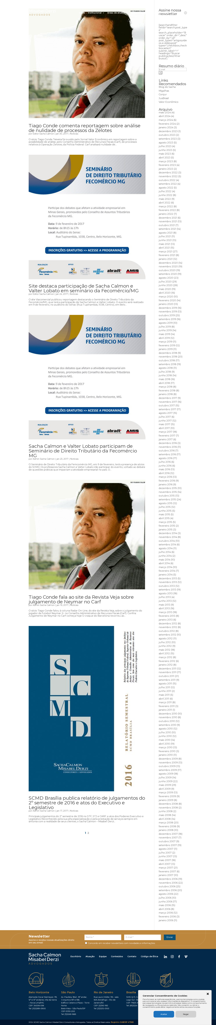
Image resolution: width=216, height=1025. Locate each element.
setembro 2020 (168, 274)
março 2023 (166, 161)
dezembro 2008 (168, 803)
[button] (207, 994)
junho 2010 (165, 736)
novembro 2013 (168, 582)
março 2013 (165, 612)
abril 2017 (164, 428)
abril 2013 (164, 608)
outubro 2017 (167, 405)
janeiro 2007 (166, 875)
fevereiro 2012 (167, 661)
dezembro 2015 (168, 488)
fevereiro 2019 (167, 345)
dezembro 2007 (168, 834)
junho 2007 (166, 856)
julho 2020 (165, 281)
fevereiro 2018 (167, 390)
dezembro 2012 (168, 623)
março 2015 (165, 522)
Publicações (146, 13)
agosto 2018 (166, 368)
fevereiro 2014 (167, 570)
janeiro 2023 (166, 169)
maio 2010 (164, 740)
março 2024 (166, 120)
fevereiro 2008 (167, 826)
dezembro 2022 (168, 172)
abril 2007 (165, 864)
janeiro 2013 (166, 619)
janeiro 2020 (166, 304)
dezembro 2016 (168, 443)
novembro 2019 (168, 311)
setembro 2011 (167, 680)
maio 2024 (165, 112)
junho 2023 (165, 150)
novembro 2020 (168, 266)
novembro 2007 (168, 837)
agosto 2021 (166, 232)
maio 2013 (164, 604)
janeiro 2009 (166, 800)
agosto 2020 (166, 277)
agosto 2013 (166, 593)
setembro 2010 (167, 725)
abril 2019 (164, 338)
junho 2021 (165, 240)
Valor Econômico (168, 102)
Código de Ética (149, 956)
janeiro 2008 (166, 830)
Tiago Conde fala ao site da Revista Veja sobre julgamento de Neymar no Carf (81, 599)
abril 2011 (164, 698)
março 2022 (166, 206)
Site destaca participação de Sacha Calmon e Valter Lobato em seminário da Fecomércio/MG (84, 288)
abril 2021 (164, 247)
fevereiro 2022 (167, 210)
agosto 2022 (166, 187)
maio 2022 (165, 199)
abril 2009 (165, 788)
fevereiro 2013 (167, 616)
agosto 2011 (165, 683)
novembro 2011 (167, 672)
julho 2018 (165, 371)
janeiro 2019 (166, 349)
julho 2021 (165, 236)
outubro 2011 (166, 676)
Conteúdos (117, 956)
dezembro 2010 (168, 713)
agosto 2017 (166, 413)
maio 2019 (164, 334)
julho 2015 (165, 507)
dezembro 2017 (168, 398)
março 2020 (166, 296)
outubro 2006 (167, 886)
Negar (186, 1014)
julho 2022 (165, 191)
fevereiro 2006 (167, 916)
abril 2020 (165, 292)
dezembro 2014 (168, 533)
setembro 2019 (167, 319)
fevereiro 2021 (167, 255)
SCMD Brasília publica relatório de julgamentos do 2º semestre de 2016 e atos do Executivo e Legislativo (87, 802)
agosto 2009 (166, 773)
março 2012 (165, 657)
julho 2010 (165, 732)
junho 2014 (165, 555)
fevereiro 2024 (167, 123)
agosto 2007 (166, 849)
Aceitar (164, 1014)
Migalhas (164, 90)
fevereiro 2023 (167, 165)
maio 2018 (164, 379)
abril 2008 (165, 819)
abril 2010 (164, 743)
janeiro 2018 (166, 394)
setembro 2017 (167, 409)
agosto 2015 (166, 503)
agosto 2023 (166, 142)
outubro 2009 (167, 766)
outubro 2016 (167, 450)
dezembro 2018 (168, 353)
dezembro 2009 (168, 758)
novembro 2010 (168, 717)
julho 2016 (165, 462)
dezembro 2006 (168, 879)
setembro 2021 (167, 229)
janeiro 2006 (166, 920)
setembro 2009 (168, 770)
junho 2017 (165, 420)
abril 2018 (164, 383)
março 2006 (166, 912)
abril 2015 (164, 518)
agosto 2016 (166, 458)
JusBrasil (164, 98)
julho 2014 (165, 552)
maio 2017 (164, 424)
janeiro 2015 (166, 529)
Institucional (95, 13)
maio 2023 (165, 153)
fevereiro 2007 (167, 871)
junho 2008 (166, 811)
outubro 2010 (167, 721)
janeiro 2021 (166, 259)
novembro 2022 (168, 176)
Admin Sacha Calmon (44, 459)
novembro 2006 (168, 882)
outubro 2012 (167, 631)
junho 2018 (165, 375)
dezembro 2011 (167, 668)
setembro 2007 (168, 845)
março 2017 (165, 431)
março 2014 (165, 567)
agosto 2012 (166, 638)
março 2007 (166, 867)
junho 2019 (165, 330)
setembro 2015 (167, 499)
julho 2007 (165, 852)
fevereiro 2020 (167, 300)
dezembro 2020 (168, 262)
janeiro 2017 (166, 439)
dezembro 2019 (168, 308)
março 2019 (165, 341)
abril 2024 (164, 116)
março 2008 (166, 822)
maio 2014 (164, 559)
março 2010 (166, 747)
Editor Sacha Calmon (43, 133)
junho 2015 (165, 510)
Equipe (133, 13)
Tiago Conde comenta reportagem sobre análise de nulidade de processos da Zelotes (84, 128)
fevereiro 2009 (167, 796)
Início (82, 13)
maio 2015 (164, 514)
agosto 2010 (166, 728)
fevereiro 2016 (167, 480)
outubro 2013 (167, 586)
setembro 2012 (167, 634)
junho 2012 (165, 646)
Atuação (90, 956)
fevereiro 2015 (167, 525)
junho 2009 (166, 781)
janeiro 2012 (166, 664)
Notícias (74, 133)
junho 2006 (165, 901)
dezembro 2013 (168, 578)
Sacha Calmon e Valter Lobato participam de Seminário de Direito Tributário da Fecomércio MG (83, 450)
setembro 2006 (168, 890)
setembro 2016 (167, 454)
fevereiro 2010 (167, 751)
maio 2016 (164, 469)
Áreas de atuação (116, 13)
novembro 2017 (168, 401)
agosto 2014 (166, 548)
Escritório (76, 956)
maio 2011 (164, 695)
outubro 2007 (167, 841)
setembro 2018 (167, 364)
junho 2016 (165, 465)
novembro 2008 (168, 807)
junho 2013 (165, 601)
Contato (176, 13)
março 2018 (166, 386)
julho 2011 (164, 687)
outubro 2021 (167, 225)
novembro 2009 (168, 762)
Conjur (163, 94)
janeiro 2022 (166, 214)
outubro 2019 (167, 315)
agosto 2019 (166, 323)
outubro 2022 (167, 180)
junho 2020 (166, 285)
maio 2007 (165, 860)
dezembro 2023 (168, 131)
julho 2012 (165, 642)
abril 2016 (164, 473)
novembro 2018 (168, 356)
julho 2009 (165, 777)
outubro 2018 (167, 360)
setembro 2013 (167, 589)
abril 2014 (164, 563)
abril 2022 (164, 202)
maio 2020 (165, 289)
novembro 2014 (168, 537)
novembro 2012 (168, 627)
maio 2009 (165, 785)
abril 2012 (164, 653)
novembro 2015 (168, 492)
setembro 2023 (168, 138)
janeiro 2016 (166, 484)
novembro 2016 (168, 447)
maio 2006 (165, 905)
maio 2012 (164, 649)
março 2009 (166, 792)
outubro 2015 (167, 495)
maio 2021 (164, 244)
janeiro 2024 (166, 127)
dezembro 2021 (168, 217)
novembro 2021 (168, 221)
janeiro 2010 (166, 755)
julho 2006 (165, 897)
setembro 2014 (167, 544)
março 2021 (165, 251)
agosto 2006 (166, 894)
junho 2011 (165, 691)
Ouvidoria (164, 13)
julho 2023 (165, 146)
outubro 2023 (167, 135)
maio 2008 (165, 815)
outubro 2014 (167, 541)
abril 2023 (164, 157)
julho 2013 (165, 597)
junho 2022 (165, 195)
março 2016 (165, 477)
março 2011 (165, 702)
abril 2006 (164, 909)
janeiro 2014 (166, 574)
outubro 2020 (167, 270)
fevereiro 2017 (167, 435)
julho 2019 (165, 326)
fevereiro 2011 (167, 706)
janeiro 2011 (165, 709)
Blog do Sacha (167, 87)
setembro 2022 (168, 183)
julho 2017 (165, 416)
